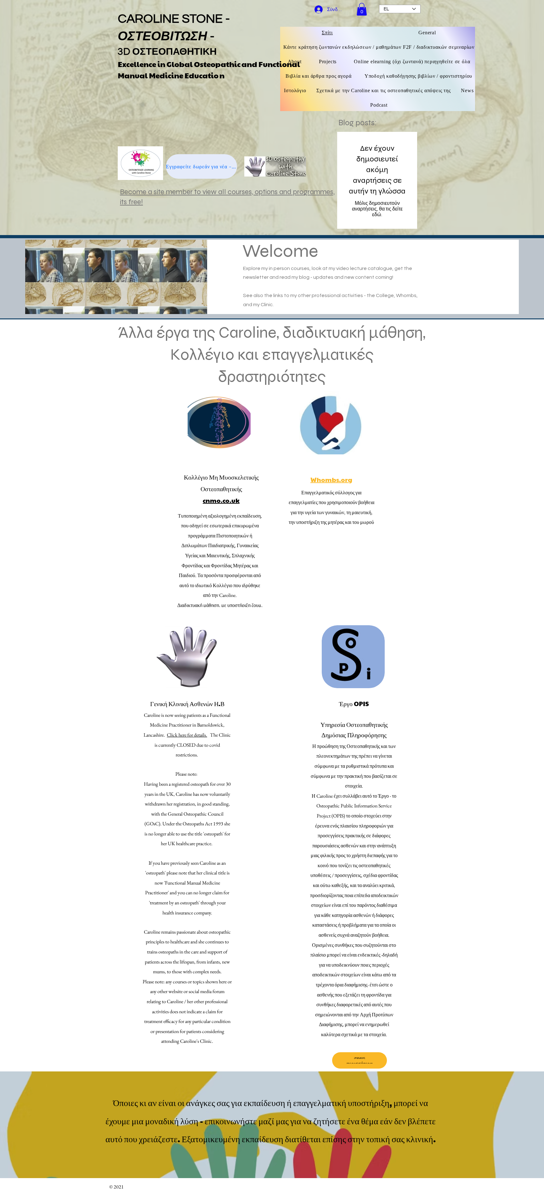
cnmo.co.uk (221, 500)
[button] (361, 9)
